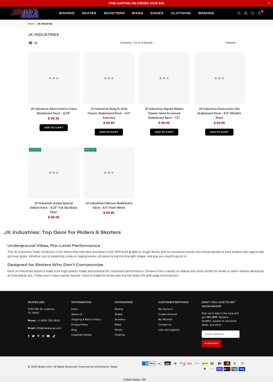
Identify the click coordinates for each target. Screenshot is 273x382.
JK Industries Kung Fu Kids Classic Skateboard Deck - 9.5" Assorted (108, 113)
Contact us (164, 324)
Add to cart (53, 126)
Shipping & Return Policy (86, 319)
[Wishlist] (252, 13)
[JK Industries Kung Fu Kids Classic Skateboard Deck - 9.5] (109, 78)
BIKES (137, 13)
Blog (74, 329)
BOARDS (67, 13)
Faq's (74, 308)
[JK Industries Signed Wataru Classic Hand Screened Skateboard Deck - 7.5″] (164, 78)
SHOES (156, 13)
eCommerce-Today (106, 366)
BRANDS (206, 13)
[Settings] (246, 13)
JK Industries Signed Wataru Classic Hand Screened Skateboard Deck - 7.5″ (164, 113)
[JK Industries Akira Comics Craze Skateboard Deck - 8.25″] (53, 78)
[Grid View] (30, 42)
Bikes (118, 324)
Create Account (167, 314)
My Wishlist (165, 319)
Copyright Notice (81, 334)
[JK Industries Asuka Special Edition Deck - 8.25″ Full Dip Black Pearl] (53, 172)
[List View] (35, 42)
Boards (119, 308)
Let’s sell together (169, 329)
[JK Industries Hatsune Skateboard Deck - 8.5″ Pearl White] (109, 172)
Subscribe (211, 343)
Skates (119, 314)
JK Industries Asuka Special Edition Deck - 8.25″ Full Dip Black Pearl (53, 207)
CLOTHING (181, 13)
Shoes (118, 329)
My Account (165, 308)
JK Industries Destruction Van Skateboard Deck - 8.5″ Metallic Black (219, 113)
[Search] (239, 13)
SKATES (89, 13)
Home (31, 23)
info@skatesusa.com (48, 328)
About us (76, 314)
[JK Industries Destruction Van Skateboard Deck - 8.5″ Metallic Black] (219, 78)
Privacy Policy (79, 324)
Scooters (120, 319)
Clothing (120, 334)
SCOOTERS (114, 13)
